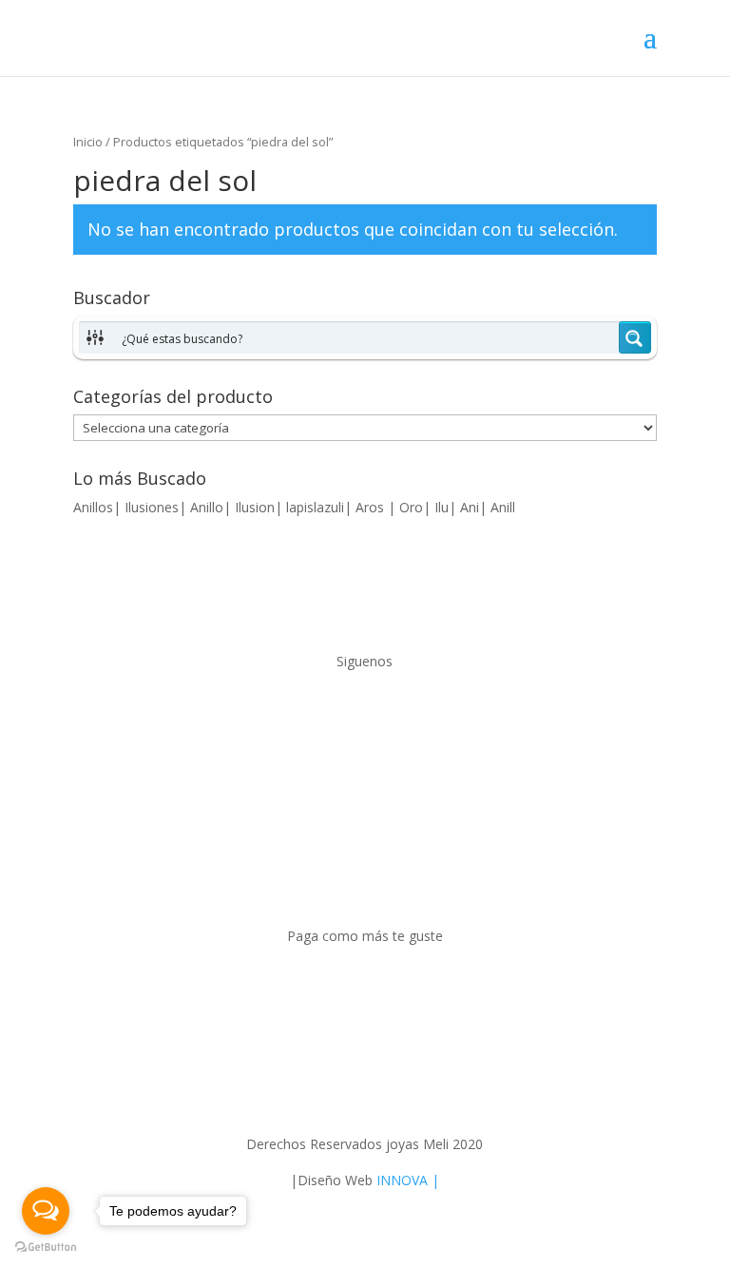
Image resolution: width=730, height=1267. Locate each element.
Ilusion (255, 507)
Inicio (88, 141)
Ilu (441, 507)
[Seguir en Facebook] (346, 716)
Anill (502, 507)
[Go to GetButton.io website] (45, 1247)
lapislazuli (315, 507)
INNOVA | (407, 1180)
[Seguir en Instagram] (384, 716)
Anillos (93, 507)
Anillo (206, 507)
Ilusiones (152, 507)
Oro (411, 507)
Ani (469, 507)
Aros (371, 507)
